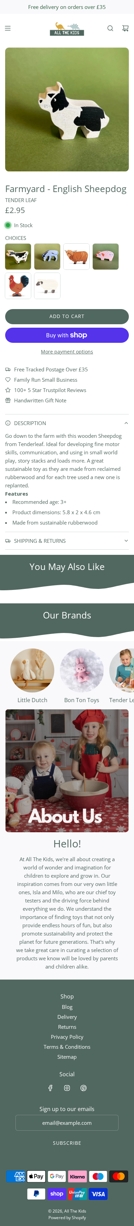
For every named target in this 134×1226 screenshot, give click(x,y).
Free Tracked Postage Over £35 (51, 369)
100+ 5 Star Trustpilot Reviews (50, 390)
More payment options (67, 351)
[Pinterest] (83, 1088)
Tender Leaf (21, 200)
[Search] (110, 28)
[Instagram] (67, 1088)
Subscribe (67, 1143)
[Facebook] (50, 1088)
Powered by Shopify (67, 1217)
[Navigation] (7, 28)
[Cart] (125, 28)
